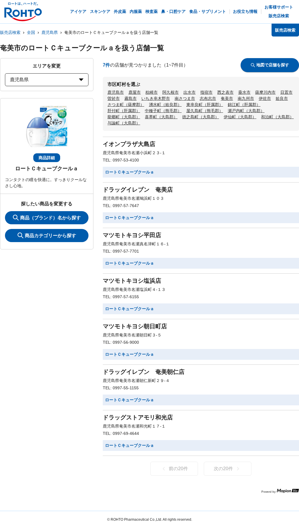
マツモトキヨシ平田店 (132, 235)
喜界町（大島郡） (161, 116)
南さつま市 (185, 98)
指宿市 (206, 92)
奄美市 (227, 98)
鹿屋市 (134, 92)
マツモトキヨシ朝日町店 (135, 326)
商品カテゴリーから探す (50, 235)
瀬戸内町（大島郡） (246, 110)
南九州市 (246, 98)
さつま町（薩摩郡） (125, 104)
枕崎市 (151, 92)
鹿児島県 (49, 32)
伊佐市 (265, 98)
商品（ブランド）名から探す (50, 217)
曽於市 (113, 98)
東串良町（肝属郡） (204, 104)
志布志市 (208, 98)
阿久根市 (170, 92)
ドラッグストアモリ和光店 (138, 417)
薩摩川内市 (265, 92)
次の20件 (223, 468)
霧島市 (130, 98)
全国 (31, 32)
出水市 (189, 92)
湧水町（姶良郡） (165, 104)
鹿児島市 (115, 92)
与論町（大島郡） (123, 123)
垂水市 (244, 92)
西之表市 (225, 92)
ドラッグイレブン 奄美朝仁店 (144, 372)
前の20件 (178, 468)
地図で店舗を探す (272, 64)
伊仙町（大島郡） (240, 116)
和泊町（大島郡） (277, 116)
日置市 (286, 92)
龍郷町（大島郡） (123, 116)
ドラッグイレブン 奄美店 (138, 189)
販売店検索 (10, 32)
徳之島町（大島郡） (200, 116)
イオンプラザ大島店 (129, 144)
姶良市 (282, 98)
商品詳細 (47, 157)
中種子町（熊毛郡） (163, 110)
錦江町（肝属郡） (244, 104)
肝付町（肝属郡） (123, 110)
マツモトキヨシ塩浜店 (132, 280)
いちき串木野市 (155, 98)
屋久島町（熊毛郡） (204, 110)
